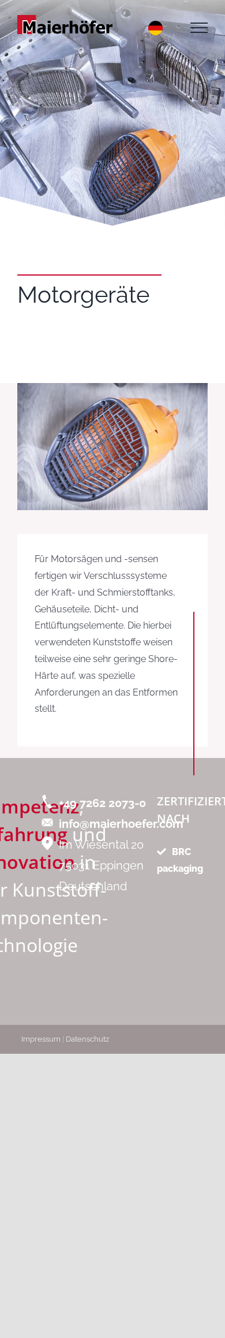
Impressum (41, 1039)
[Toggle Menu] (199, 28)
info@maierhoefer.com (121, 824)
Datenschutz (87, 1039)
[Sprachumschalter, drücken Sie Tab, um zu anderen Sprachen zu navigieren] (155, 28)
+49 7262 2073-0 (102, 803)
